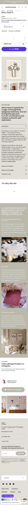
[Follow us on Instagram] (4, 381)
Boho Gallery (10, 10)
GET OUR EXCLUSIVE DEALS (11, 502)
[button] (2, 7)
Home (3, 10)
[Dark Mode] (19, 7)
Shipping (4, 18)
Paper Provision (11, 427)
